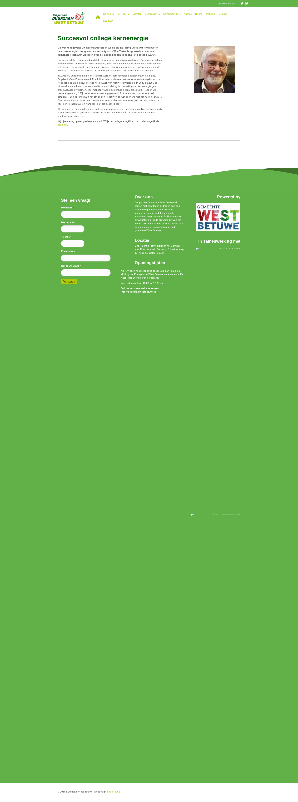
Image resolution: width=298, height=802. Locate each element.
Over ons (122, 14)
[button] (129, 14)
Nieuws (198, 14)
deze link (62, 124)
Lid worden (108, 14)
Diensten (137, 14)
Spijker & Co (113, 791)
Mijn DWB (108, 21)
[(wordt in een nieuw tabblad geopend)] (218, 217)
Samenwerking (170, 14)
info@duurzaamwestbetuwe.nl (139, 291)
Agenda (188, 14)
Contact (223, 14)
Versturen (69, 281)
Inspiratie (210, 14)
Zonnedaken (151, 14)
